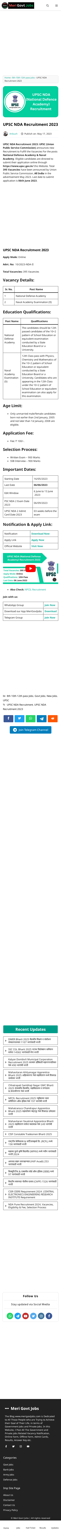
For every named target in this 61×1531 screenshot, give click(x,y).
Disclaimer (9, 1500)
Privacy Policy (10, 1510)
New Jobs (52, 695)
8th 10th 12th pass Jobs (23, 77)
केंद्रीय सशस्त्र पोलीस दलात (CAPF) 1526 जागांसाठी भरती (32, 1183)
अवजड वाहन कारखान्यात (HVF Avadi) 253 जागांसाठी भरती (28, 1163)
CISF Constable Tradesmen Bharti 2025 (30, 1134)
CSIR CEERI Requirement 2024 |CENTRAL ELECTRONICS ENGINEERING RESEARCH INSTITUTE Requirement (31, 1194)
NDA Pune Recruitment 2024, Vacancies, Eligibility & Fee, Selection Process (31, 1206)
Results (43, 1527)
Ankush (13, 133)
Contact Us (9, 1505)
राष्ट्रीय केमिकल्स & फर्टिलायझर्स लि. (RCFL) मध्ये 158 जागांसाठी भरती (30, 1143)
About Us (8, 1495)
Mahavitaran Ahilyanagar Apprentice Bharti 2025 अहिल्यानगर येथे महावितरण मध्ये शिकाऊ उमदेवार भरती (32, 1075)
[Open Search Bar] (47, 5)
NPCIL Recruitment (35, 589)
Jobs (18, 1527)
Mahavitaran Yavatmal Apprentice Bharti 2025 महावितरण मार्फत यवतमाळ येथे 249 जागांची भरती (31, 1124)
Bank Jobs (8, 1469)
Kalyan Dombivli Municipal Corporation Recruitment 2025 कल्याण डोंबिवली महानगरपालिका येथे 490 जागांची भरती (32, 1062)
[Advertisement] (30, 44)
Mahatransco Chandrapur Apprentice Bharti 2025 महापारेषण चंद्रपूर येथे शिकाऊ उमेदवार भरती (31, 1111)
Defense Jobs (10, 1479)
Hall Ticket (30, 1527)
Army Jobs (8, 1474)
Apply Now (37, 540)
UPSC (6, 700)
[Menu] (56, 5)
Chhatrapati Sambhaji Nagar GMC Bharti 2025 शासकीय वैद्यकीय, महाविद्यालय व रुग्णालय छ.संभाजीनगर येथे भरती (31, 1088)
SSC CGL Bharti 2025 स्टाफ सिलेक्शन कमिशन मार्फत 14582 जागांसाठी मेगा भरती (30, 1051)
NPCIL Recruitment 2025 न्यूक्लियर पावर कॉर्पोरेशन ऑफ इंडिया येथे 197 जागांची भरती (28, 1100)
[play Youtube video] (30, 568)
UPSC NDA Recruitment (20, 704)
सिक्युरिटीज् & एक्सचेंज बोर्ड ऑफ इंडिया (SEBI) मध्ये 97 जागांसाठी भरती (31, 1173)
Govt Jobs (40, 695)
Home (8, 77)
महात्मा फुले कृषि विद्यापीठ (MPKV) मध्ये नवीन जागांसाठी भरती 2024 (32, 1153)
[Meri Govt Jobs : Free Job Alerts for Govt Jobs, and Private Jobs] (18, 5)
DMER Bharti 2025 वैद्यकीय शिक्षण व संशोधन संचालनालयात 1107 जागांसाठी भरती (29, 1041)
